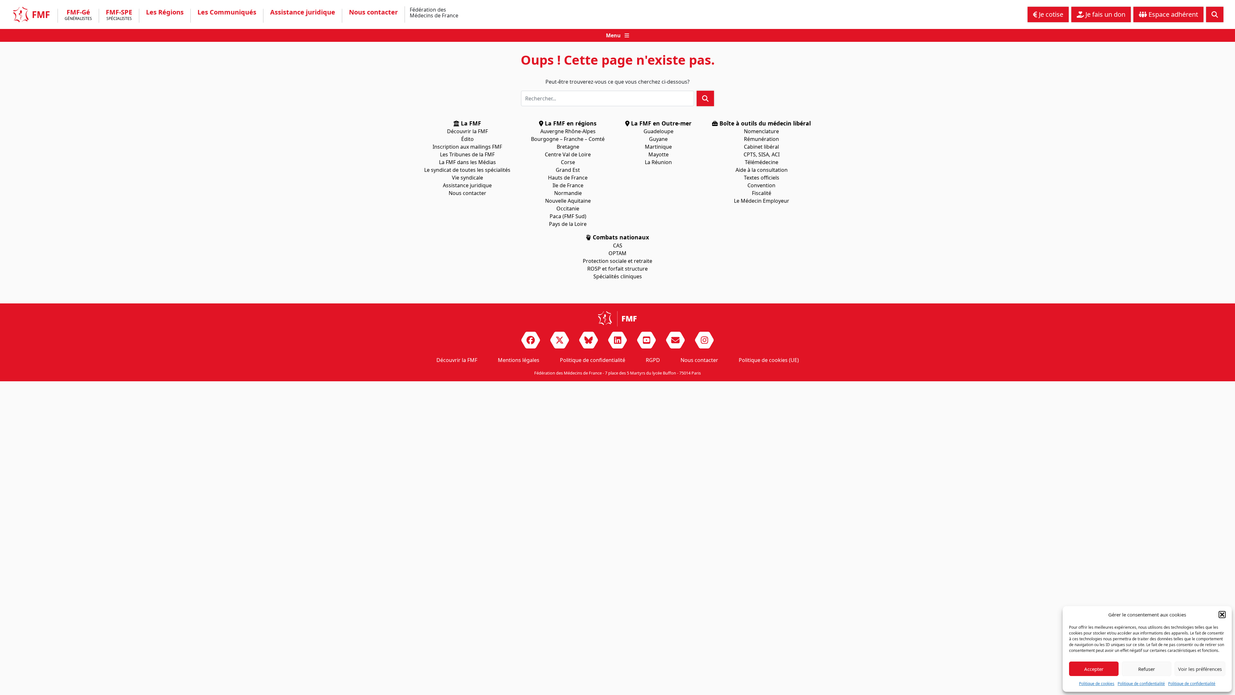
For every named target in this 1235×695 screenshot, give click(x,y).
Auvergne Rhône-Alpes (568, 131)
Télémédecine (761, 162)
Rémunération (761, 139)
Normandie (568, 193)
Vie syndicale (467, 177)
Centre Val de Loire (568, 154)
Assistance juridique (302, 12)
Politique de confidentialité (1141, 683)
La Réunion (658, 162)
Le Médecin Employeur (761, 200)
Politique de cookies (1096, 683)
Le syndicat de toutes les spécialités (467, 169)
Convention (761, 185)
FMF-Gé (78, 15)
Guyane (658, 139)
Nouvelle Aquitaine (568, 200)
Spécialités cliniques (617, 276)
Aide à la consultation (762, 169)
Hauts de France (568, 177)
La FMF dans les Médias (467, 162)
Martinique (658, 146)
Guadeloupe (658, 131)
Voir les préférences (1200, 669)
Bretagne (568, 146)
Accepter (1093, 669)
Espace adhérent (1172, 14)
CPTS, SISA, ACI (762, 154)
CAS (617, 245)
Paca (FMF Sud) (568, 216)
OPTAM (617, 253)
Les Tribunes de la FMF (467, 154)
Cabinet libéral (761, 146)
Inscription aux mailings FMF (467, 146)
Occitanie (567, 208)
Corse (568, 162)
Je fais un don (1104, 14)
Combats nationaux (620, 237)
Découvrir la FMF (467, 131)
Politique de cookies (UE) (769, 360)
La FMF (470, 123)
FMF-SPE (119, 15)
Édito (467, 139)
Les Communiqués (226, 12)
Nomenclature (761, 131)
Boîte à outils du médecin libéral (764, 123)
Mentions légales (518, 360)
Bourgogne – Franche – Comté (568, 139)
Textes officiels (761, 177)
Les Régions (165, 12)
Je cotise (1050, 14)
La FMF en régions (570, 123)
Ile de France (568, 185)
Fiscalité (761, 193)
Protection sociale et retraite (617, 260)
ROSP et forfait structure (617, 268)
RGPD (653, 360)
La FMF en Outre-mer (660, 123)
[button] (1222, 614)
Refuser (1146, 669)
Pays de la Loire (568, 223)
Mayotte (658, 154)
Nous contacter (373, 12)
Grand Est (568, 169)
